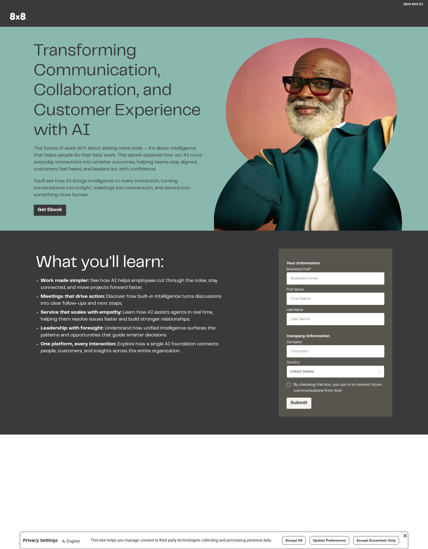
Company (295, 342)
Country (293, 362)
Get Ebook (50, 210)
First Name (295, 289)
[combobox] (335, 371)
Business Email (299, 269)
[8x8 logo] (19, 16)
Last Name (295, 310)
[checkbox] (289, 385)
